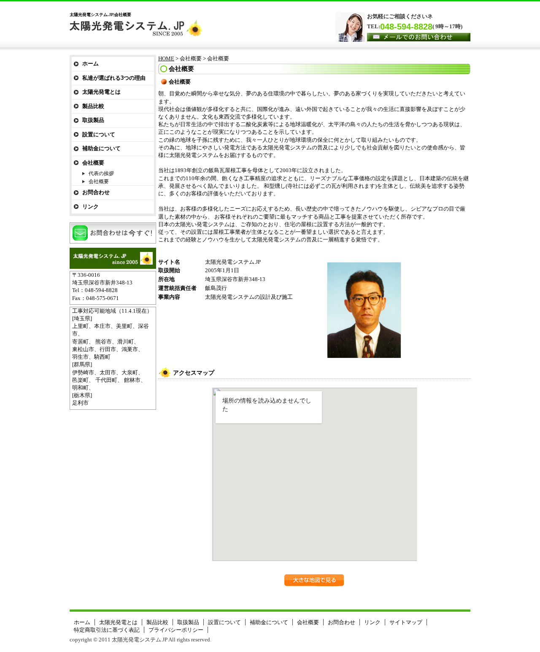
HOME (166, 58)
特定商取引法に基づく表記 (107, 630)
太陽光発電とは (101, 92)
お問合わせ (96, 192)
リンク (90, 206)
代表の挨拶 (101, 173)
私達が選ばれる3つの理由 (114, 78)
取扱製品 (93, 120)
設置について (98, 134)
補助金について (101, 148)
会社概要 (93, 163)
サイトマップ (405, 622)
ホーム (90, 63)
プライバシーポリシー (175, 630)
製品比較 (93, 106)
